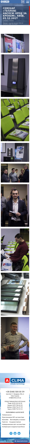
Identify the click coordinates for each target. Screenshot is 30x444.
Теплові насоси (6, 415)
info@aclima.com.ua (15, 398)
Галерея (11, 20)
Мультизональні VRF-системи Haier (13, 417)
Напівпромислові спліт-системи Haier (13, 424)
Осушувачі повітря (15, 422)
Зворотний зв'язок (22, 441)
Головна (5, 20)
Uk (23, 2)
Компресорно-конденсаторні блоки (13, 427)
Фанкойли (5, 419)
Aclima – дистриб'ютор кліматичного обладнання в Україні (5, 1)
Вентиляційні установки (17, 419)
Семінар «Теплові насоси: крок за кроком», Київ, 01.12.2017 (13, 24)
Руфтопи (5, 422)
